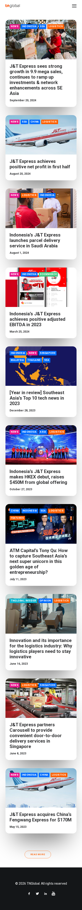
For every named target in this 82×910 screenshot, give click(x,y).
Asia (43, 431)
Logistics (56, 26)
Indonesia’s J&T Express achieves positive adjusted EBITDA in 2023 (37, 319)
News (14, 26)
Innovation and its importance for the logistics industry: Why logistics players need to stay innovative (41, 648)
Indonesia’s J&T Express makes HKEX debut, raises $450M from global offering (38, 477)
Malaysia (17, 360)
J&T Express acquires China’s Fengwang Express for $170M (41, 817)
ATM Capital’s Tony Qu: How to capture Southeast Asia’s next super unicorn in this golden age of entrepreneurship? (39, 561)
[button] (74, 6)
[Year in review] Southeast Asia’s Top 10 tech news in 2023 (37, 398)
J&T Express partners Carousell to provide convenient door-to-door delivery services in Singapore (36, 735)
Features (17, 518)
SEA (42, 26)
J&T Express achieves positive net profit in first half (40, 164)
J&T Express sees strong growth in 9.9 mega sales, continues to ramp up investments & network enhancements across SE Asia (36, 79)
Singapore (47, 353)
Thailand (34, 360)
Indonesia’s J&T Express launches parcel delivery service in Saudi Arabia (35, 240)
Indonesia (29, 26)
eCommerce (48, 274)
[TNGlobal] (12, 6)
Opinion (45, 600)
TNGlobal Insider (23, 600)
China (35, 121)
